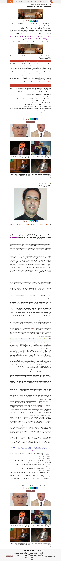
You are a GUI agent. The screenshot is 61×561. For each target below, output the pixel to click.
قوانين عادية (42, 554)
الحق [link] (47, 104)
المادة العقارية (31, 559)
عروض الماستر (25, 556)
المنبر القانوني (31, 553)
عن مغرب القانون (17, 552)
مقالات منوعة (36, 556)
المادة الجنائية (32, 558)
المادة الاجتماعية (31, 556)
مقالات (36, 552)
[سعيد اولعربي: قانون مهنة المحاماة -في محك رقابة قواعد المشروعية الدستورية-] (20, 132)
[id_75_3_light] (6, 1)
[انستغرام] (7, 556)
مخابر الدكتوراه (21, 553)
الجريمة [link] (34, 31)
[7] (27, 371)
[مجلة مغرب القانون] (50, 1)
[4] (32, 328)
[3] (39, 298)
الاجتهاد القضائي (31, 552)
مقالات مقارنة (36, 554)
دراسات (26, 554)
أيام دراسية (47, 4)
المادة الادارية (32, 557)
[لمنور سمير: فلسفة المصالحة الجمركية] (41, 132)
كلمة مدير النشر (17, 554)
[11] (50, 485)
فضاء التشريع (41, 552)
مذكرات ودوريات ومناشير (40, 555)
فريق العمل (18, 555)
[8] (40, 406)
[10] (17, 437)
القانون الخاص (35, 553)
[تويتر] (10, 556)
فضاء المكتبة (26, 552)
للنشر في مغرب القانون (16, 553)
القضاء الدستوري (31, 555)
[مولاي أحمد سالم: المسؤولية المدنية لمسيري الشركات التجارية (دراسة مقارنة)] (41, 167)
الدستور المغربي (41, 553)
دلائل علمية (26, 555)
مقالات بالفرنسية (35, 555)
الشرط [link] (40, 322)
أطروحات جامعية (25, 553)
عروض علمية (26, 557)
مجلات (26, 558)
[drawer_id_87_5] (54, 2)
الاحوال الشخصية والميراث (30, 554)
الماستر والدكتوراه (21, 552)
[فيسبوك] (12, 556)
